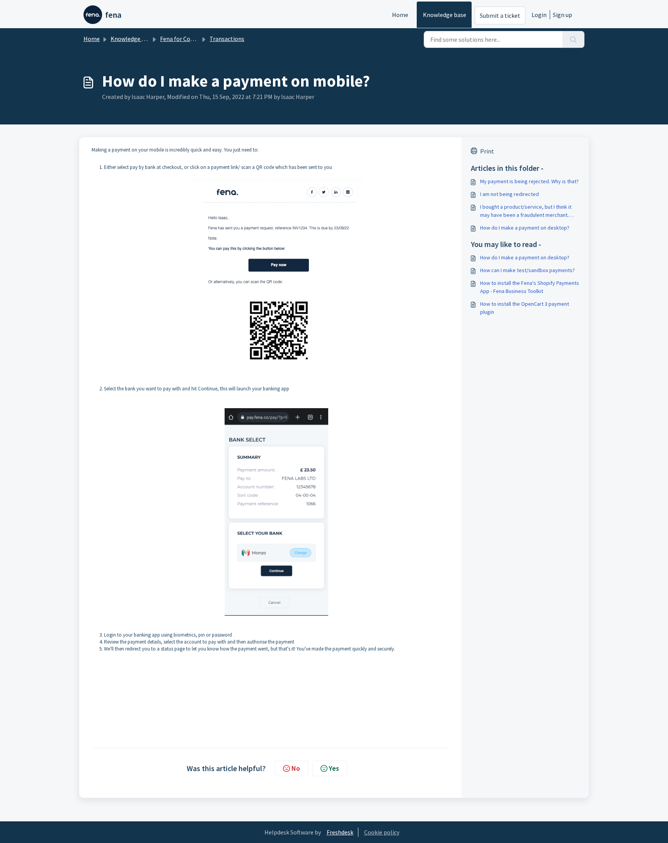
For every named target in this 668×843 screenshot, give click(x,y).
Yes (334, 768)
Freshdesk (340, 832)
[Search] (573, 39)
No (295, 768)
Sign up (562, 15)
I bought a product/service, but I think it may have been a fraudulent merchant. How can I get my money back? (525, 211)
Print (487, 151)
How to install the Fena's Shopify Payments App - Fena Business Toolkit (529, 287)
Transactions (227, 39)
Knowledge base (444, 15)
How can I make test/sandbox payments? (527, 270)
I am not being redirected (509, 194)
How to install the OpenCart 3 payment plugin (524, 307)
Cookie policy (381, 832)
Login (539, 15)
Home (400, 15)
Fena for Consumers (186, 39)
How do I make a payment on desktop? (524, 227)
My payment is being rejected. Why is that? (529, 181)
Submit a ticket (500, 15)
